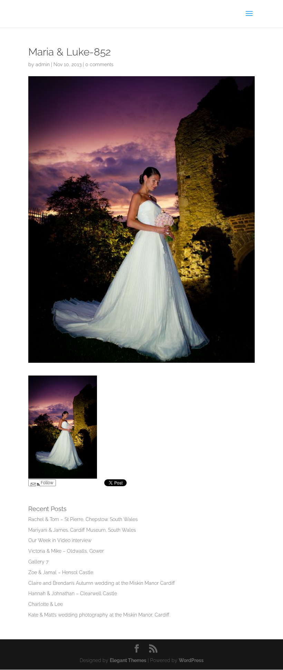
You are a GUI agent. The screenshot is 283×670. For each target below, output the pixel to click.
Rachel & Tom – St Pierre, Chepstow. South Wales (83, 519)
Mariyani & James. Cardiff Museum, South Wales (82, 530)
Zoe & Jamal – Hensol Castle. (61, 572)
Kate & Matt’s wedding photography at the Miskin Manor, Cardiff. (99, 615)
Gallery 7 (38, 561)
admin (43, 64)
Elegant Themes (128, 660)
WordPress (191, 660)
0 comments (99, 64)
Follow (46, 482)
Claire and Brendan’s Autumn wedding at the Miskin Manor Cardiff (101, 583)
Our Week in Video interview (59, 540)
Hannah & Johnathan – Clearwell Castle (72, 593)
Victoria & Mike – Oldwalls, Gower (66, 551)
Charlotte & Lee (45, 604)
